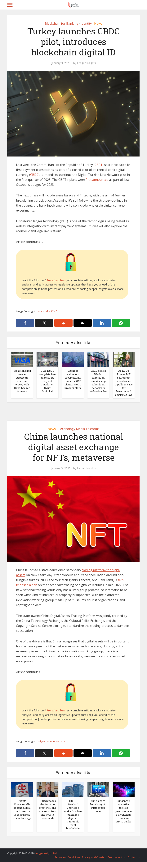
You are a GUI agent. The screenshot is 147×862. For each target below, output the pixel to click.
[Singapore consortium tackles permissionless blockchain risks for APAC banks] (124, 789)
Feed (110, 857)
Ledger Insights (86, 63)
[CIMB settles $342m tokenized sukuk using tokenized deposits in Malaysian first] (98, 359)
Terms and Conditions (67, 857)
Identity (86, 23)
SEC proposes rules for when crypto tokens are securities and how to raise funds (47, 809)
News (98, 23)
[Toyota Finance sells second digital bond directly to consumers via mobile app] (22, 789)
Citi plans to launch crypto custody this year (98, 806)
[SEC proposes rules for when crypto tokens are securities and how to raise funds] (47, 789)
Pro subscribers (56, 280)
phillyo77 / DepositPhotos (51, 741)
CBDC (34, 175)
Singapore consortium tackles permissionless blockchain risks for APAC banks (123, 811)
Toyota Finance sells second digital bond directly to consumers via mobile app (22, 809)
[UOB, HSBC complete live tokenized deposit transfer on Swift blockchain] (47, 359)
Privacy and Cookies (94, 857)
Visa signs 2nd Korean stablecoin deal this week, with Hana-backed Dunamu (22, 381)
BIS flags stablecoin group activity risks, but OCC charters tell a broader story (73, 379)
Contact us (133, 857)
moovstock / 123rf (46, 311)
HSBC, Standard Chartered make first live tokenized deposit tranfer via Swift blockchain (73, 814)
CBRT (99, 165)
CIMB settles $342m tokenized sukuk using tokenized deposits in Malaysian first (98, 381)
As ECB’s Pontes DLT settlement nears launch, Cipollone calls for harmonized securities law (124, 383)
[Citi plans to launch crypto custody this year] (98, 789)
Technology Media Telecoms (78, 429)
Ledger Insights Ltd (46, 853)
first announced (97, 180)
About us (120, 857)
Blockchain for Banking (61, 23)
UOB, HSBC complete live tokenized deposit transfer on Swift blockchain (47, 381)
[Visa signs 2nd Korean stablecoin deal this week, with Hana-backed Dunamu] (22, 359)
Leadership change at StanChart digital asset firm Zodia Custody (69, 851)
